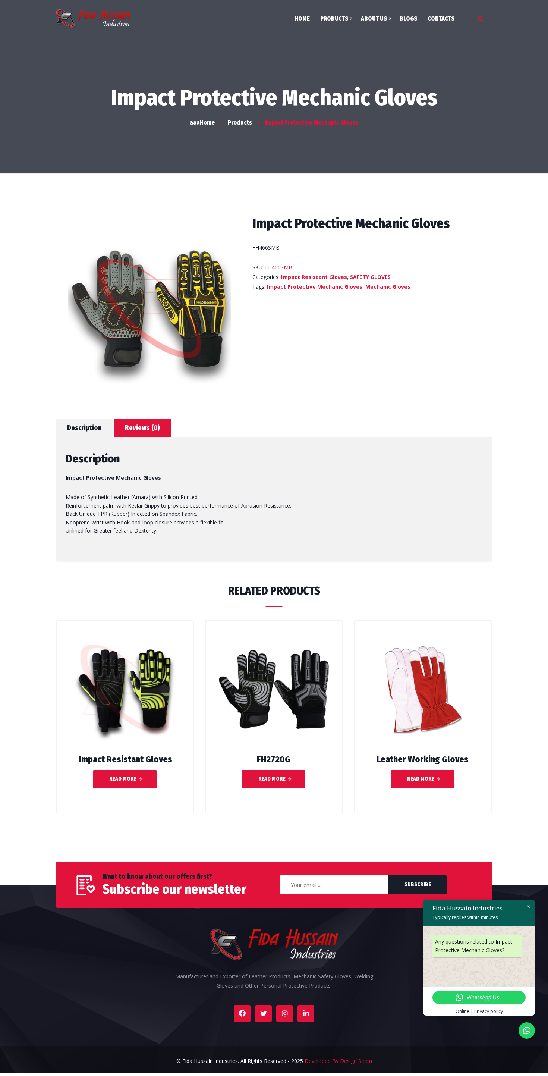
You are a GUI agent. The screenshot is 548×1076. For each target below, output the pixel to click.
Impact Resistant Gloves (314, 276)
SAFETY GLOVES (370, 276)
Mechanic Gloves (387, 286)
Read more (122, 779)
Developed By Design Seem (338, 1060)
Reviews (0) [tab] (142, 428)
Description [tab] (84, 428)
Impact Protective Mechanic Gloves (314, 286)
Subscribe (417, 884)
